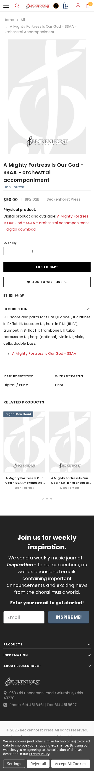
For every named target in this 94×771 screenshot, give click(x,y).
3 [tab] (51, 499)
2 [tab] (47, 499)
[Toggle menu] (6, 5)
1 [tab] (43, 499)
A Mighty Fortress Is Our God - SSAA (44, 353)
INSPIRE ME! (69, 617)
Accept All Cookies (70, 763)
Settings (14, 763)
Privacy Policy (39, 754)
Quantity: (10, 243)
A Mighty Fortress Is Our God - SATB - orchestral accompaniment (70, 482)
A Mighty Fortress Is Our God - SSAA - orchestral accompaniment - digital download (24, 485)
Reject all (38, 763)
